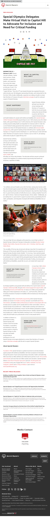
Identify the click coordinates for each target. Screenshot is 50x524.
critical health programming (23, 298)
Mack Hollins (11, 244)
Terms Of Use (13, 503)
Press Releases (8, 12)
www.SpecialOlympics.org (10, 366)
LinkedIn (11, 364)
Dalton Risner (6, 246)
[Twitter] (12, 490)
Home (3, 503)
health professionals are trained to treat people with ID (30, 302)
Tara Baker (25, 441)
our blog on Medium (21, 364)
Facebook (32, 362)
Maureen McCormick (20, 244)
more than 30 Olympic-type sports (16, 360)
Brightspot (8, 506)
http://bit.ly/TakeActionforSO (32, 326)
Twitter (28, 362)
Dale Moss (38, 244)
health (8, 154)
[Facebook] (9, 490)
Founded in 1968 (7, 350)
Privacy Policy (7, 503)
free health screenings (19, 300)
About (16, 466)
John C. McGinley (30, 244)
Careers (17, 503)
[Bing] (21, 490)
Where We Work (31, 466)
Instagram (6, 364)
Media (39, 466)
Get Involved (6, 466)
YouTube (38, 362)
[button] (47, 5)
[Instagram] (15, 490)
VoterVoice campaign (28, 97)
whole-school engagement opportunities (32, 287)
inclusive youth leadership (16, 289)
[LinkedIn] (18, 490)
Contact (21, 503)
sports (5, 154)
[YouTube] (25, 490)
